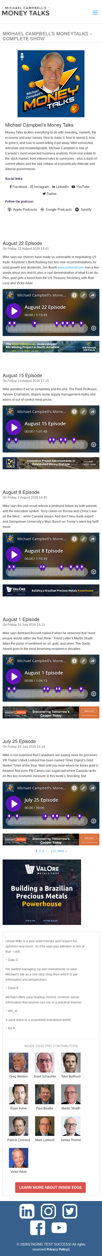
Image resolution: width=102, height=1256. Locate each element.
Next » (62, 851)
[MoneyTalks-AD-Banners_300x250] (42, 924)
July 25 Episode (19, 741)
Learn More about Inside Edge (50, 1187)
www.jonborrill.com (71, 267)
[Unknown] (51, 468)
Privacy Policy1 (58, 1249)
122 (53, 851)
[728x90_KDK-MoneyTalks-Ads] (51, 717)
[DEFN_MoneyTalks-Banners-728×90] (51, 351)
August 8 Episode (21, 491)
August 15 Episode (22, 375)
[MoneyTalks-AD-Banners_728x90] (51, 595)
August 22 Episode (22, 242)
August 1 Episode (21, 619)
